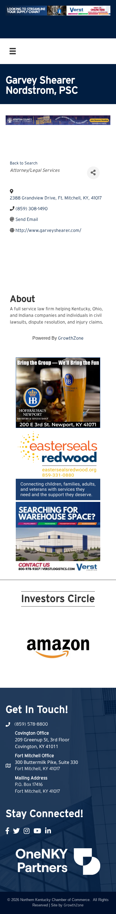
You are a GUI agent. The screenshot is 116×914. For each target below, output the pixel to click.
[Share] (93, 172)
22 (61, 677)
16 (61, 669)
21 (55, 677)
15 (55, 669)
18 (75, 669)
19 (82, 669)
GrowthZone (71, 338)
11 (28, 669)
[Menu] (13, 51)
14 (48, 669)
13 (41, 669)
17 (68, 669)
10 (88, 661)
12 (34, 669)
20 (88, 669)
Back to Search (23, 163)
